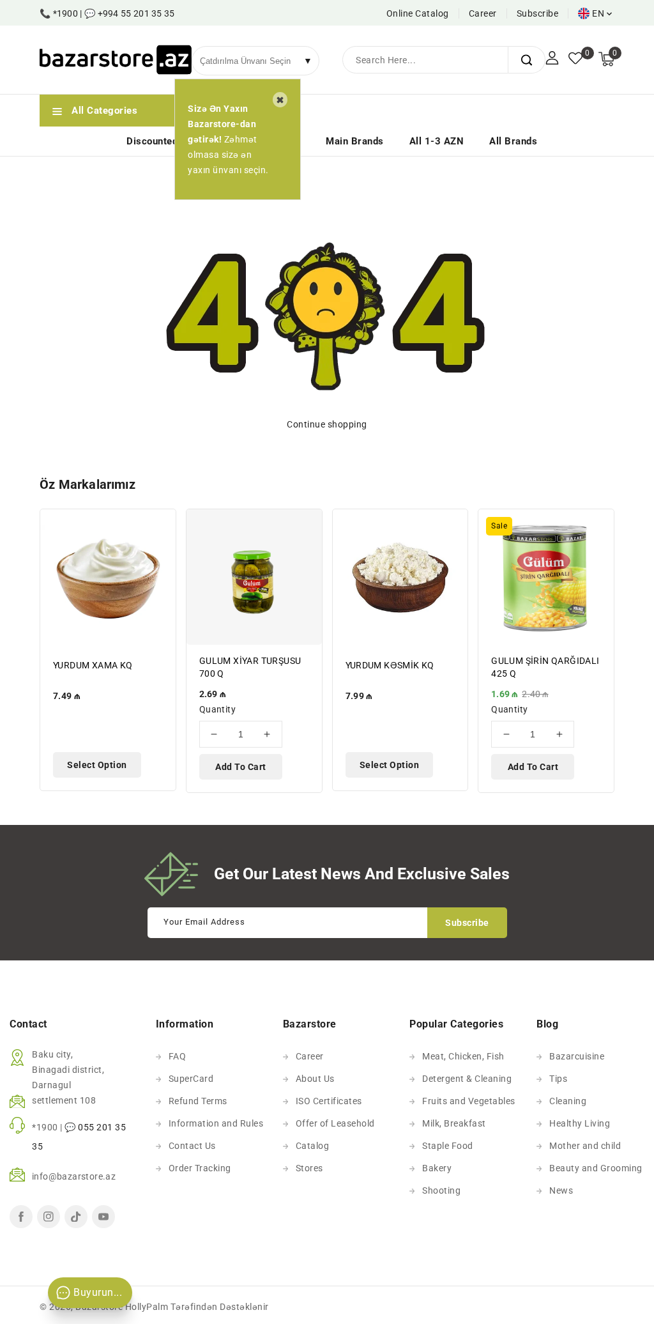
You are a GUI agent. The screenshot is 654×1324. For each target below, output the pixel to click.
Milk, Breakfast (454, 1123)
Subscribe (538, 13)
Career (483, 13)
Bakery (437, 1168)
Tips (558, 1079)
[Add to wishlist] (159, 526)
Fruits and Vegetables (468, 1101)
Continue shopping (327, 424)
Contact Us (192, 1146)
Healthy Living (579, 1123)
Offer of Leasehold (335, 1123)
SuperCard (191, 1079)
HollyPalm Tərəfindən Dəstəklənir (197, 1307)
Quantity (217, 709)
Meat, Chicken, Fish (463, 1056)
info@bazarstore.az (74, 1176)
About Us (315, 1079)
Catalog (313, 1146)
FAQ (177, 1056)
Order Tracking (200, 1168)
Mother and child (585, 1146)
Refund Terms (198, 1101)
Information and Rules (216, 1123)
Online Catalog (417, 13)
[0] (575, 59)
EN (598, 13)
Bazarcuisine (576, 1056)
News (561, 1190)
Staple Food (447, 1146)
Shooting (441, 1190)
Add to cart (240, 767)
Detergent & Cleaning (467, 1079)
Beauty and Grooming (596, 1168)
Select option (97, 765)
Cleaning (567, 1101)
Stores (309, 1168)
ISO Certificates (329, 1101)
